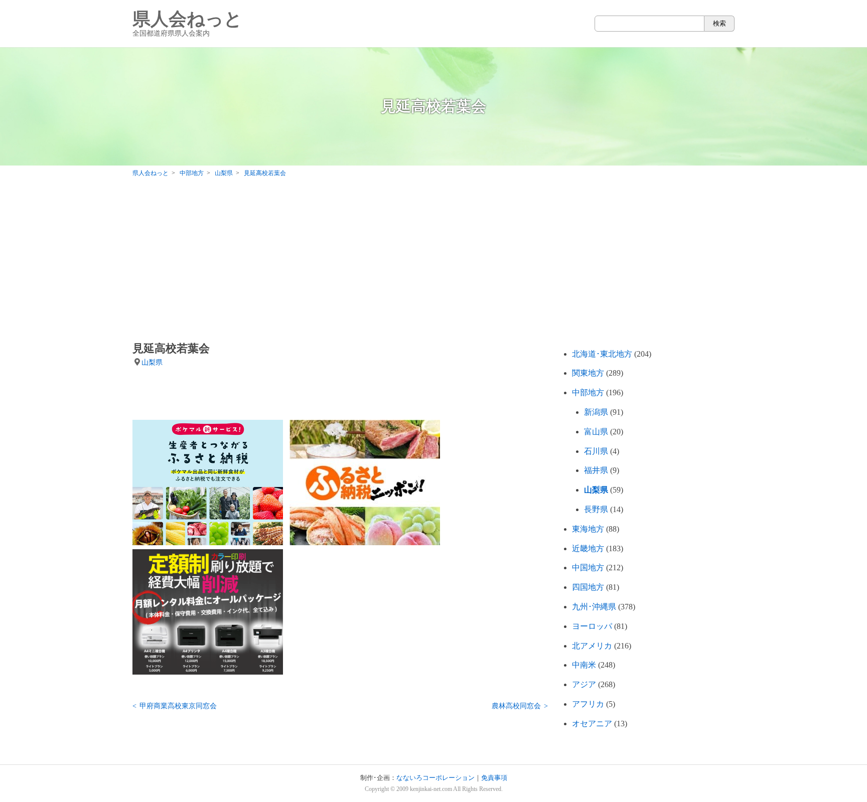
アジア (584, 684)
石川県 (596, 451)
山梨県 (152, 362)
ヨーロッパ (592, 626)
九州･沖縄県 (594, 606)
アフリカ (588, 704)
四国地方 (588, 587)
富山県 (596, 431)
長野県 (596, 509)
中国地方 (588, 567)
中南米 (584, 665)
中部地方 (588, 392)
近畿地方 (588, 548)
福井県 (596, 470)
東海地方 (588, 529)
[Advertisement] (433, 262)
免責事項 (494, 777)
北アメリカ (592, 645)
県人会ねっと (187, 23)
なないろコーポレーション (435, 777)
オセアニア (592, 723)
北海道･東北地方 (602, 354)
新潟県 (596, 412)
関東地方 (588, 373)
